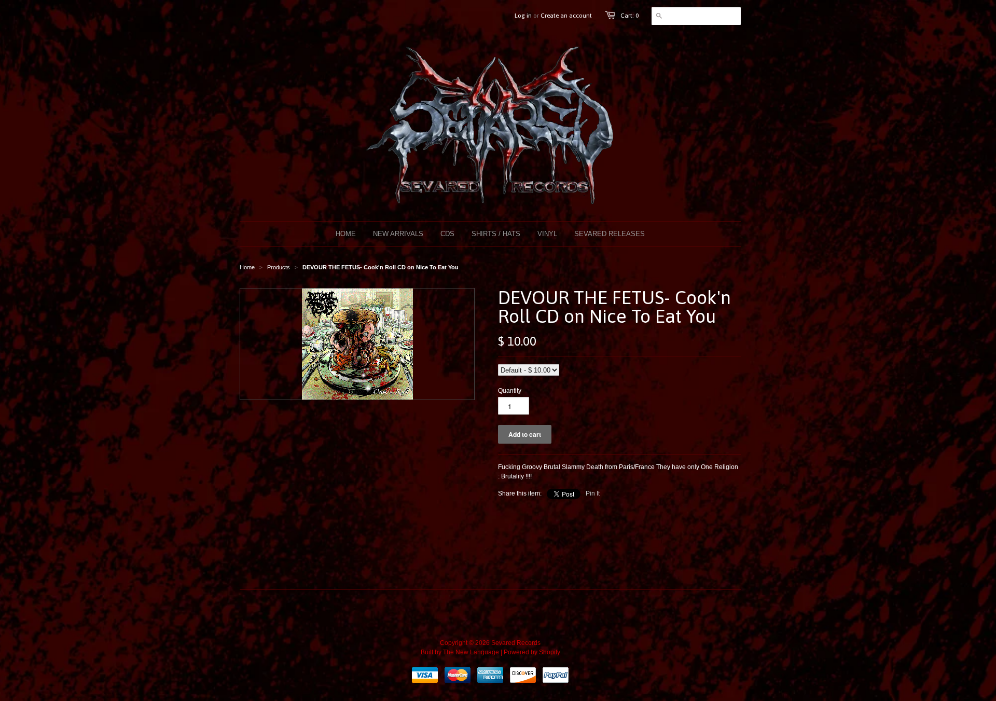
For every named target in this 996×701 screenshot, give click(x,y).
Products (278, 267)
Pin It (593, 493)
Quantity (509, 390)
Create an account (566, 15)
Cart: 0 (629, 15)
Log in (523, 15)
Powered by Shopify (532, 652)
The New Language (471, 652)
